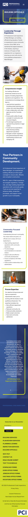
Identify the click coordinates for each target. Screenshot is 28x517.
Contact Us (17, 20)
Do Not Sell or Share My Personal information (15, 501)
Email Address (8, 425)
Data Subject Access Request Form (14, 496)
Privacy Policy (15, 488)
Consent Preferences (15, 493)
